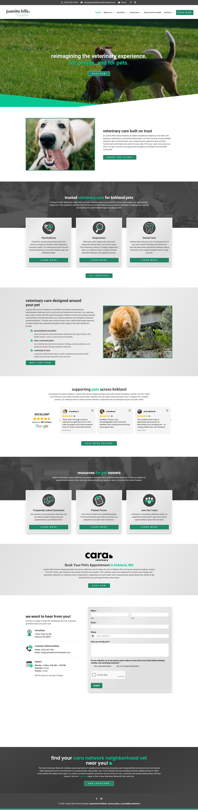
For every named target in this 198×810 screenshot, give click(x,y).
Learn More (48, 260)
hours (123, 2)
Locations (83, 776)
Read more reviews (99, 443)
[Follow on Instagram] (135, 2)
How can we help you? (100, 642)
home (98, 12)
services (121, 12)
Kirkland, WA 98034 (43, 637)
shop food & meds (152, 12)
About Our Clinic (119, 157)
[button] (170, 420)
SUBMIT (96, 686)
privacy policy (113, 804)
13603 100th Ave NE (43, 634)
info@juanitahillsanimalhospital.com (99, 2)
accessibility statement (130, 804)
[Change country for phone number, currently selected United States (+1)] (93, 636)
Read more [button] (104, 430)
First (92, 618)
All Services (99, 275)
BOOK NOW (185, 12)
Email (94, 623)
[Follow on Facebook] (130, 2)
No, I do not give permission (128, 666)
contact (167, 12)
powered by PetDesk (98, 804)
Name (94, 611)
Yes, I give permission (102, 666)
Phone (93, 632)
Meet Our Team (40, 363)
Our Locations (99, 783)
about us (108, 12)
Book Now (99, 73)
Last (132, 618)
